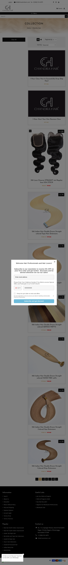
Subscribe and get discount (34, 301)
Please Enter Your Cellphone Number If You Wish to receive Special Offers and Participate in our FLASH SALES (34, 283)
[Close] (55, 262)
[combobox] (18, 288)
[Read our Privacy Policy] (53, 296)
